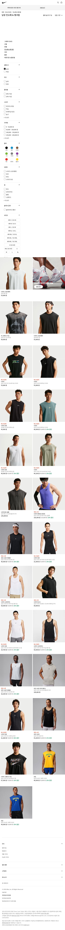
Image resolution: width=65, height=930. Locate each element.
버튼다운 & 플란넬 (9, 58)
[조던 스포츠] (49, 714)
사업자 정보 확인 (45, 913)
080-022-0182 (15, 915)
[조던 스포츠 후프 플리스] (49, 670)
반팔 (5, 47)
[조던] (49, 758)
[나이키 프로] (16, 405)
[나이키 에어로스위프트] (49, 494)
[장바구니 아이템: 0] (61, 2)
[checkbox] (12, 69)
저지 (5, 52)
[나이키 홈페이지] (4, 2)
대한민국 (6, 883)
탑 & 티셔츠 (8, 12)
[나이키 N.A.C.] (49, 582)
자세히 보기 (42, 7)
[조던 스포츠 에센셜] (16, 538)
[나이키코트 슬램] (16, 494)
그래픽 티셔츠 (8, 41)
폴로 (5, 55)
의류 (3, 12)
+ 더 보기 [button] (6, 117)
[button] (12, 65)
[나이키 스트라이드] (16, 582)
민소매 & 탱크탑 (17, 12)
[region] (32, 160)
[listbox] (58, 15)
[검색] (58, 2)
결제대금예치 (5, 923)
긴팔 (5, 44)
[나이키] (16, 361)
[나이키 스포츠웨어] (16, 273)
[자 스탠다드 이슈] (16, 317)
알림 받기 (38, 287)
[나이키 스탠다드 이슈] (16, 758)
